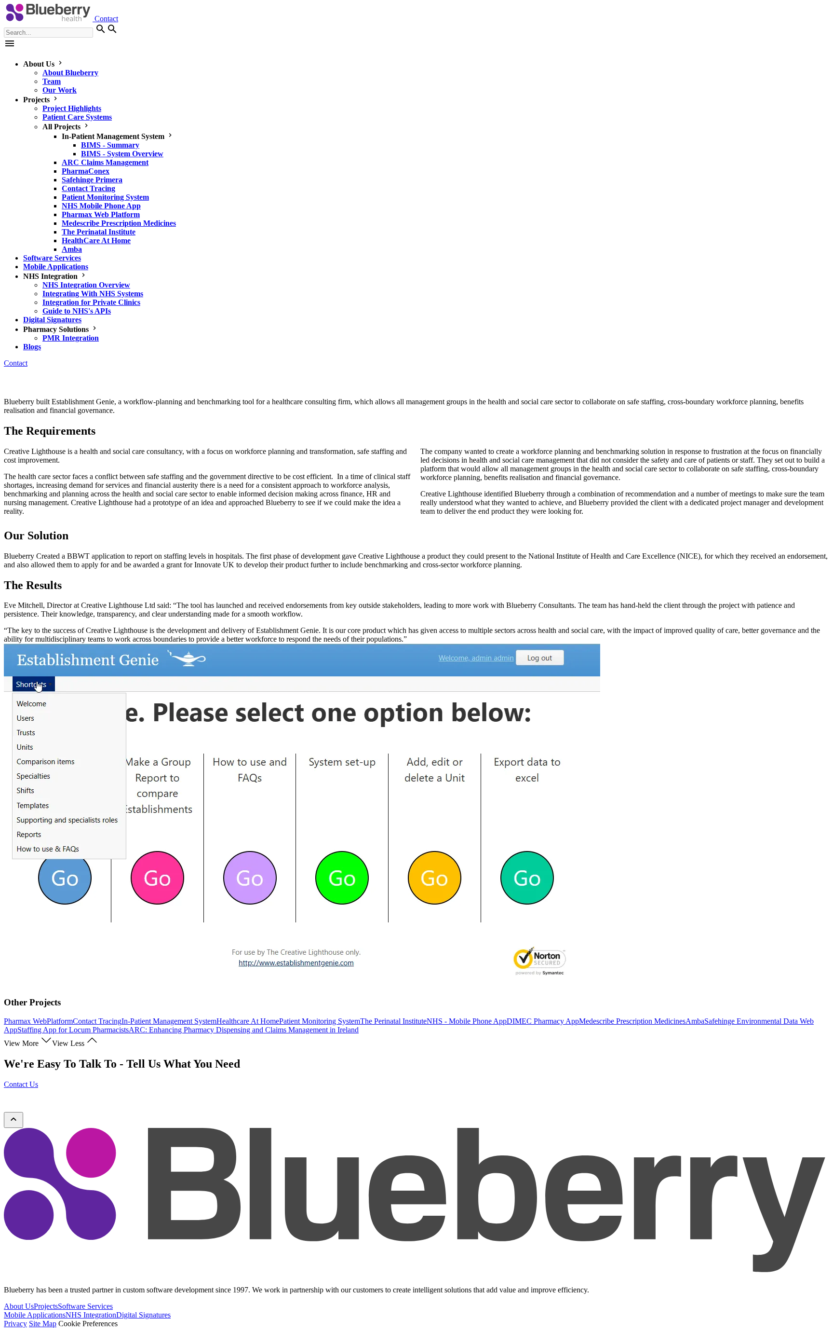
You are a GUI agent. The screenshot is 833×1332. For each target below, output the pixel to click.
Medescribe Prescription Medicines (632, 1021)
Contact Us (21, 1084)
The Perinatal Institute (393, 1021)
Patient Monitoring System (319, 1021)
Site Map (42, 1323)
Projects (46, 1306)
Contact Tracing (97, 1021)
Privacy (15, 1323)
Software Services (85, 1306)
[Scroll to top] (13, 1120)
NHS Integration (91, 1315)
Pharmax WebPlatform (38, 1021)
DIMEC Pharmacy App (543, 1021)
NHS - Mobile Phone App (467, 1021)
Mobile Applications (35, 1315)
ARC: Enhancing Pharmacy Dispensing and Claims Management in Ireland (244, 1030)
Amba (694, 1021)
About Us (19, 1306)
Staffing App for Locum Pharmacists (73, 1030)
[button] (9, 46)
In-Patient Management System (168, 1021)
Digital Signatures (143, 1315)
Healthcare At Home (247, 1021)
